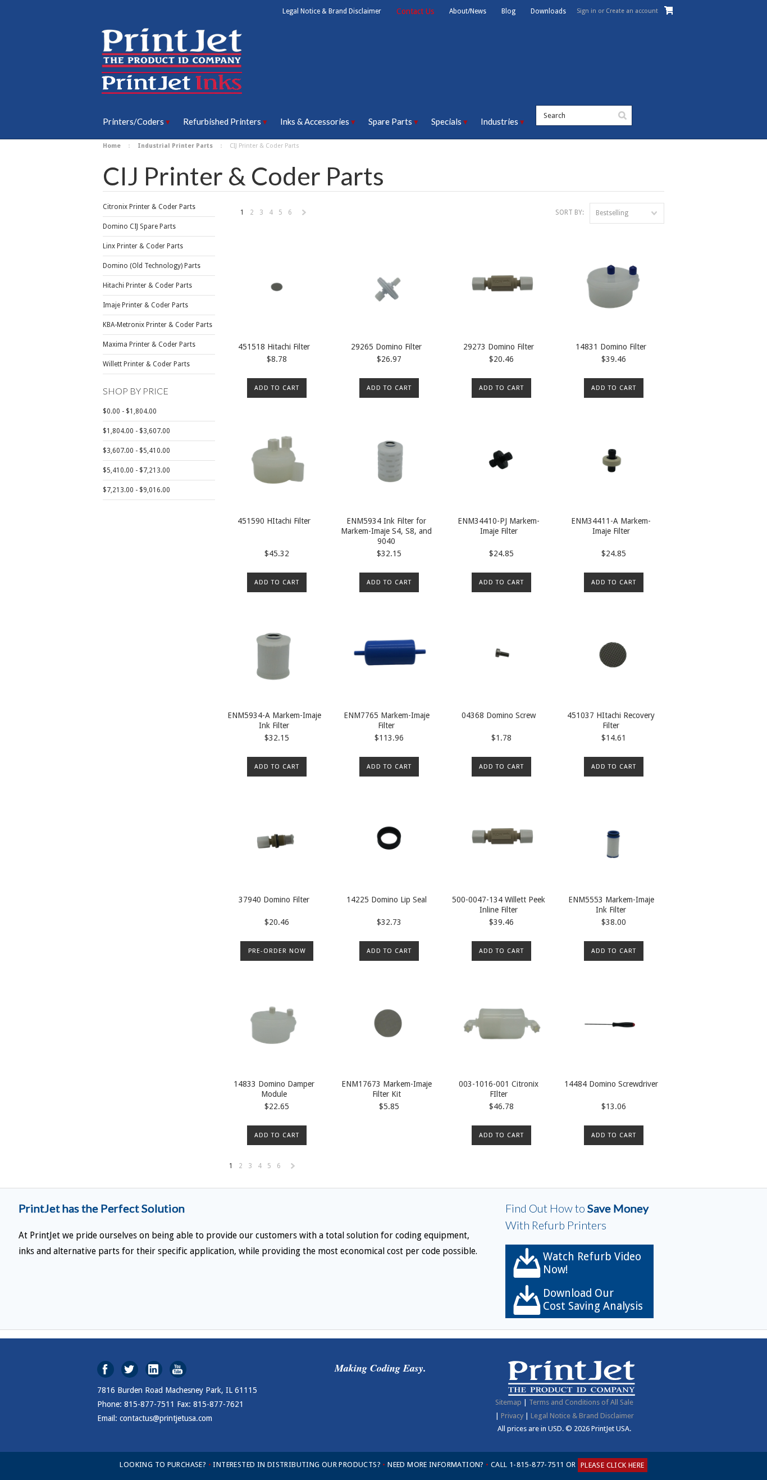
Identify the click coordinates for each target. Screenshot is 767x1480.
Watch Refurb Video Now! (592, 1263)
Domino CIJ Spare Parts (139, 226)
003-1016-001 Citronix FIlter (498, 1088)
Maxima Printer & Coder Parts (149, 344)
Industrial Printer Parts (175, 145)
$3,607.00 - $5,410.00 (136, 451)
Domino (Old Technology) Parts (151, 266)
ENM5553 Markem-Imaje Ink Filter (611, 904)
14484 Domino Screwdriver (611, 1083)
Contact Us (415, 11)
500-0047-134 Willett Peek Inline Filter (498, 904)
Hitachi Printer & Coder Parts (147, 285)
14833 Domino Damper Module (274, 1088)
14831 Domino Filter (611, 346)
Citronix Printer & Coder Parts (149, 207)
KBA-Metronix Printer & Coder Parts (157, 325)
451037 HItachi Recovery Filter (611, 720)
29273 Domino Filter (498, 346)
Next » (304, 215)
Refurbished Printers (222, 121)
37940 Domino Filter (274, 899)
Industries (499, 121)
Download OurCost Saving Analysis (593, 1300)
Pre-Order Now (277, 951)
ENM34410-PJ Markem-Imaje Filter (499, 525)
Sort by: (569, 212)
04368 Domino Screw (499, 715)
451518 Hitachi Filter (274, 346)
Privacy (512, 1415)
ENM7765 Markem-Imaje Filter (387, 720)
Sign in (586, 11)
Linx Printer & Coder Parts (143, 246)
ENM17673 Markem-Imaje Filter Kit (386, 1088)
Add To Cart (276, 388)
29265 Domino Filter (386, 346)
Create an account (632, 11)
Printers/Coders (133, 121)
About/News (467, 11)
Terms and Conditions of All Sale (581, 1402)
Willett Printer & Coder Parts (146, 364)
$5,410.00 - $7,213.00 (136, 470)
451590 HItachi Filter (274, 520)
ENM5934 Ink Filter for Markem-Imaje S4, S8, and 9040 (386, 531)
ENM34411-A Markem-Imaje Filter (611, 525)
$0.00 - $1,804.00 (130, 411)
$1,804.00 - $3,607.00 (136, 431)
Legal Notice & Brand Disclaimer (331, 11)
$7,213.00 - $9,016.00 (136, 490)
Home (112, 145)
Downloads (548, 11)
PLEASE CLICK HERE (613, 1465)
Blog (508, 11)
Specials (446, 121)
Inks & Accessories (314, 121)
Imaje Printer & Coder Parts (145, 305)
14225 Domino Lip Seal (386, 899)
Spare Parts (390, 121)
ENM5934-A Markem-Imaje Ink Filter (274, 720)
